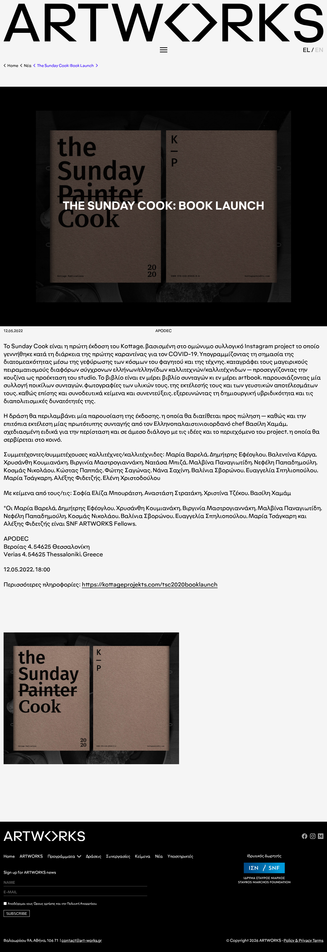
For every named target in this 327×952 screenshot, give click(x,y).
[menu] (163, 49)
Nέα (27, 65)
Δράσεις (93, 856)
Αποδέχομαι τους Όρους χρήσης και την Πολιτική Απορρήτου (52, 903)
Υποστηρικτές (180, 856)
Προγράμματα (61, 856)
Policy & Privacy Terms (303, 940)
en (319, 49)
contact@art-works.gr (82, 940)
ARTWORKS (31, 856)
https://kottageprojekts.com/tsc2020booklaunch (150, 584)
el (306, 49)
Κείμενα (142, 856)
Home (12, 65)
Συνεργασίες (118, 856)
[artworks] (163, 41)
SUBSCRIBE (16, 914)
